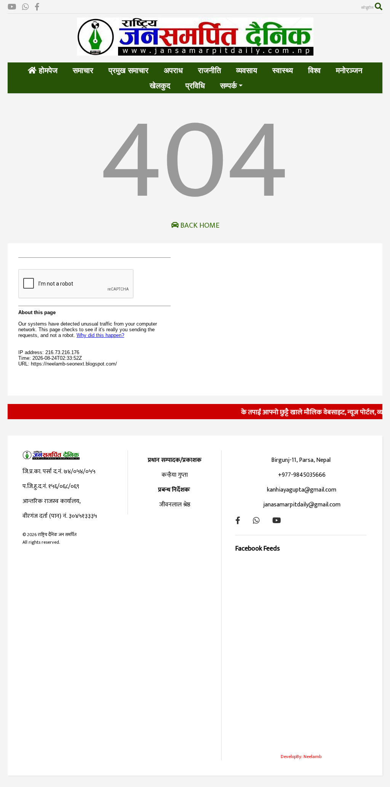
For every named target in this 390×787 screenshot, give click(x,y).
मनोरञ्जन (349, 70)
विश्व (314, 70)
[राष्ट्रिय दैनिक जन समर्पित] (195, 53)
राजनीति (209, 70)
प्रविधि (195, 85)
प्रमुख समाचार (129, 70)
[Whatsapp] (25, 7)
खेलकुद (160, 85)
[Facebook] (37, 7)
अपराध (173, 70)
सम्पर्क (228, 85)
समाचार (83, 70)
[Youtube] (12, 7)
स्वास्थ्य (282, 70)
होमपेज (47, 70)
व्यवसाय (246, 70)
